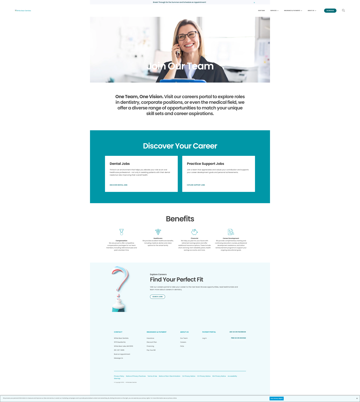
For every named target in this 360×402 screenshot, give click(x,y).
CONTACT (118, 332)
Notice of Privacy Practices (136, 376)
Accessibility (232, 376)
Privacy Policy (119, 376)
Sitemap (117, 379)
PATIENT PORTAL (209, 332)
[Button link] (343, 10)
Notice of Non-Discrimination (169, 376)
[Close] (357, 398)
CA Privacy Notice (188, 376)
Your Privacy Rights (276, 398)
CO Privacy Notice (203, 376)
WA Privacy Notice (219, 376)
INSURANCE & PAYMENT (156, 332)
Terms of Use (152, 376)
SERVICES (273, 10)
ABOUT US (311, 10)
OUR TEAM (261, 10)
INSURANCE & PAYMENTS (292, 10)
